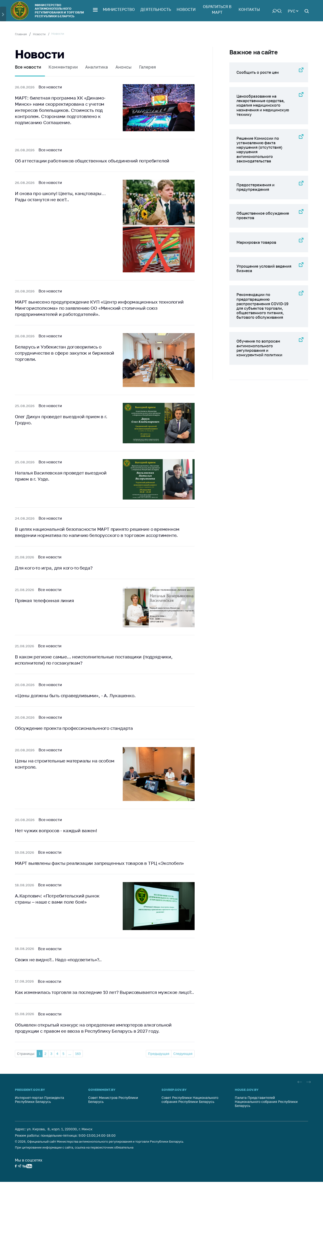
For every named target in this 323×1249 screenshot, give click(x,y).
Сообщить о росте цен (257, 72)
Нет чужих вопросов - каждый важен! (56, 830)
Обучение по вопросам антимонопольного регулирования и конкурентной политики (259, 348)
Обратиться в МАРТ (217, 9)
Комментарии (63, 67)
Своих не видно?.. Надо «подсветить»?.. (58, 959)
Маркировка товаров (256, 242)
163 (78, 1054)
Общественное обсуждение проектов (262, 215)
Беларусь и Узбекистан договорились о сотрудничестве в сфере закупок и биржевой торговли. (64, 353)
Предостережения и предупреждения (255, 187)
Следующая (182, 1054)
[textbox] (293, 10)
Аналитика (96, 67)
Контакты (249, 9)
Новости (186, 9)
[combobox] (293, 10)
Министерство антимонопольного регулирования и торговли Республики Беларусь (59, 10)
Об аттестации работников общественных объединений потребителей (92, 160)
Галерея (147, 67)
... (69, 1054)
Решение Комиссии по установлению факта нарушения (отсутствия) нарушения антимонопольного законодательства (259, 149)
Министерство (119, 9)
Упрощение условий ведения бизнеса (263, 268)
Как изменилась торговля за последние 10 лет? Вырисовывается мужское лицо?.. (104, 992)
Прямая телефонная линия (44, 600)
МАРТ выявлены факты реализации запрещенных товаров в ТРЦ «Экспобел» (99, 863)
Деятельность (155, 9)
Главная (21, 34)
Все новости (28, 67)
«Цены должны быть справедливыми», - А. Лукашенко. (75, 695)
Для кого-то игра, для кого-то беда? (53, 567)
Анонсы (123, 67)
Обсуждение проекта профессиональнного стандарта (74, 728)
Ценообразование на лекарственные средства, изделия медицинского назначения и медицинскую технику (262, 105)
